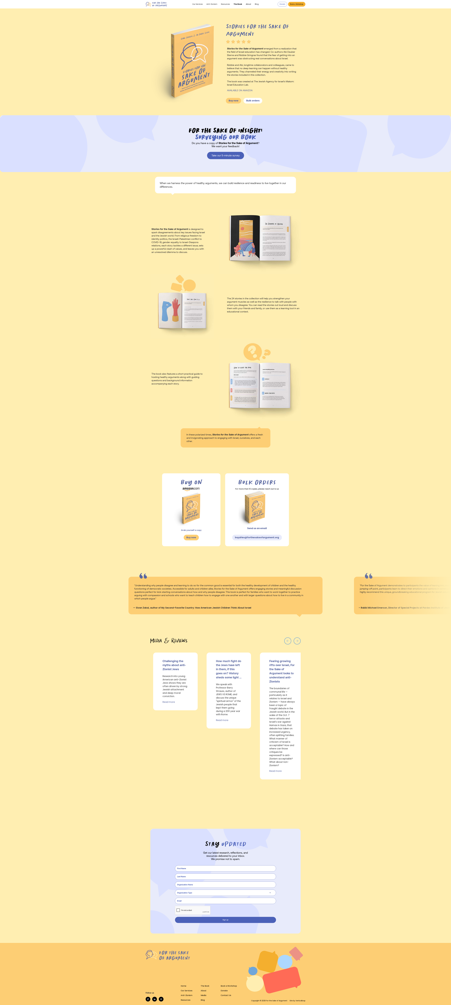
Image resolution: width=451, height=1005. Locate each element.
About (203, 990)
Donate (282, 4)
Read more (169, 702)
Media (203, 995)
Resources (225, 4)
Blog (257, 4)
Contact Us (226, 995)
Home (183, 986)
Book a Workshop (296, 4)
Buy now (233, 100)
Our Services (197, 4)
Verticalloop (300, 1000)
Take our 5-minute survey (226, 155)
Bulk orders (253, 100)
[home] (162, 4)
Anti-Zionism (211, 4)
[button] (248, 4)
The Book (238, 4)
